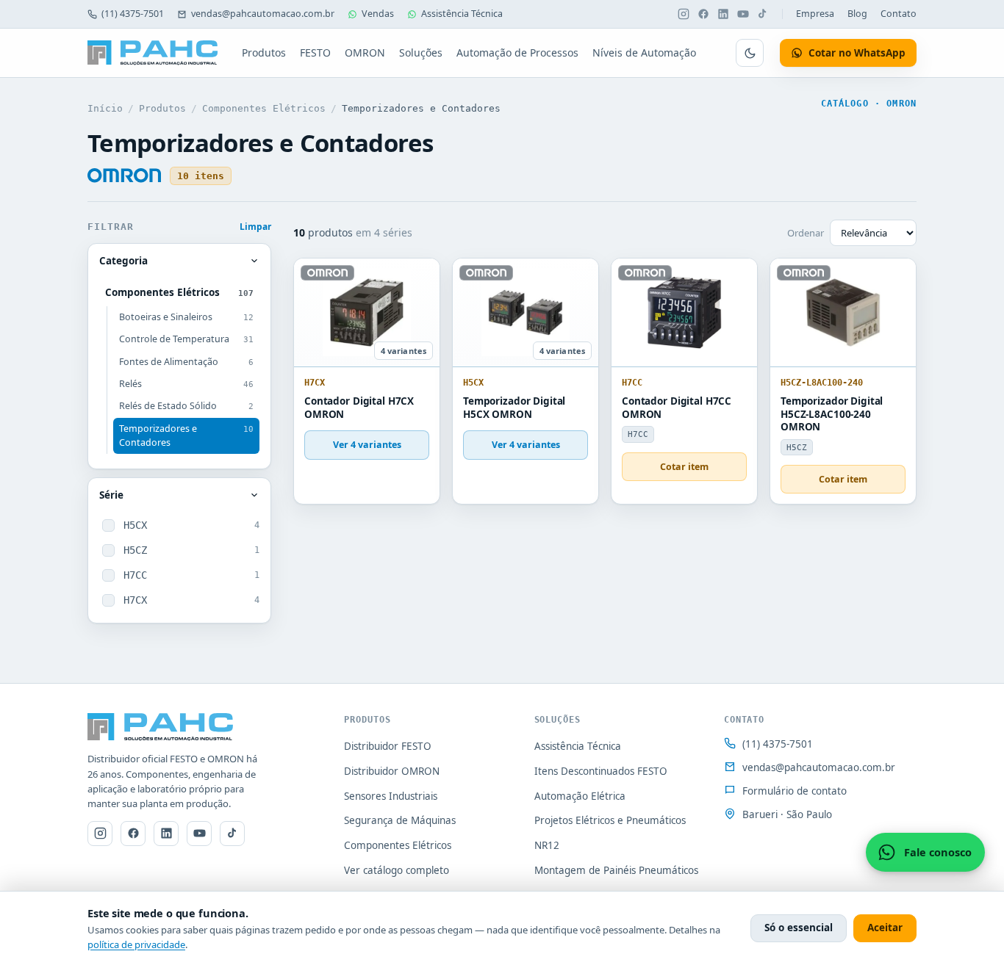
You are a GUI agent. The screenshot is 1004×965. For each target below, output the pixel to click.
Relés (186, 383)
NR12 (546, 845)
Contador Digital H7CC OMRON (676, 408)
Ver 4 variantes (367, 444)
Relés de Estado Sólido (186, 406)
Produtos (264, 52)
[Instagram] (683, 14)
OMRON (365, 52)
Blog (857, 13)
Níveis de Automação (644, 52)
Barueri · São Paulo (787, 814)
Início (105, 108)
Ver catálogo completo (396, 870)
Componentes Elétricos (264, 108)
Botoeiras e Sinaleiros (186, 317)
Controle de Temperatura (186, 339)
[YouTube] (743, 14)
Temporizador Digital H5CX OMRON (514, 408)
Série (111, 495)
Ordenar (805, 232)
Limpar (255, 226)
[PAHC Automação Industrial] (152, 52)
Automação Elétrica (579, 796)
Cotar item (684, 466)
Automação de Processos (517, 52)
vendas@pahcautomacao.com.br (262, 13)
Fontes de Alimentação (186, 361)
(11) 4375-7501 (132, 13)
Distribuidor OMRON (392, 771)
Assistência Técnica (462, 13)
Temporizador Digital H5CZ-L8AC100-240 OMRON (832, 414)
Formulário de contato (794, 791)
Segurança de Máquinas (400, 820)
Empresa (815, 13)
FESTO (315, 52)
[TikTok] (763, 14)
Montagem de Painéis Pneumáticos (616, 870)
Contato (899, 13)
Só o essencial (798, 927)
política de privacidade (136, 944)
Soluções (420, 52)
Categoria (123, 260)
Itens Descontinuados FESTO (600, 771)
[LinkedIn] (723, 14)
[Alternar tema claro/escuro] (750, 53)
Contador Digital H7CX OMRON (359, 408)
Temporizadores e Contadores (186, 435)
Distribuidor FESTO (387, 746)
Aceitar (885, 927)
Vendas (378, 13)
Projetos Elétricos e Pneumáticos (610, 820)
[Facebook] (703, 14)
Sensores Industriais (390, 796)
